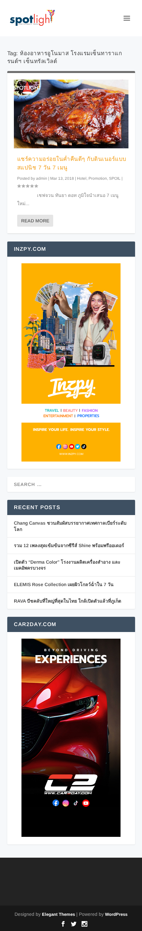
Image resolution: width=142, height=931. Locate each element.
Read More (35, 220)
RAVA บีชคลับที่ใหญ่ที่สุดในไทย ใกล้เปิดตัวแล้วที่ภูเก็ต (67, 601)
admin (41, 178)
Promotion (98, 178)
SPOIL (115, 178)
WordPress (116, 914)
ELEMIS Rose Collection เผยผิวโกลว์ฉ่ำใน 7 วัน (64, 584)
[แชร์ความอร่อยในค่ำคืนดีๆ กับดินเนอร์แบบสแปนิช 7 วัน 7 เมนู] (71, 114)
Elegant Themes (58, 914)
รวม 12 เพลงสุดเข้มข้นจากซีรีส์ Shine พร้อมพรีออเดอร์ (69, 545)
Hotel (82, 178)
